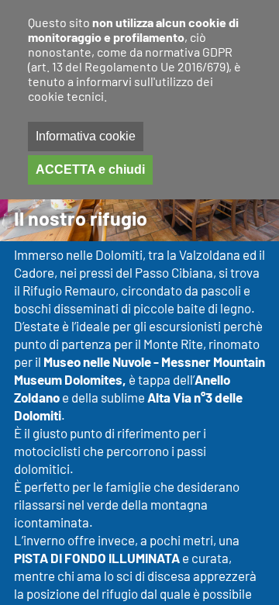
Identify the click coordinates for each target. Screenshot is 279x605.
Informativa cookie (86, 136)
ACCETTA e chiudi (90, 169)
